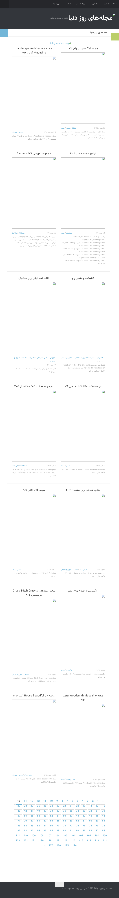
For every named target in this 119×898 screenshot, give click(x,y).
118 (57, 841)
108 (41, 836)
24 (51, 806)
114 (89, 841)
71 (19, 821)
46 (91, 816)
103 (81, 836)
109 (33, 836)
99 (19, 831)
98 (25, 831)
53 (45, 816)
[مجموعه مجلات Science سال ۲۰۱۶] (34, 426)
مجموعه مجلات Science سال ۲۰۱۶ (33, 386)
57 (19, 816)
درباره (69, 4)
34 (77, 811)
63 (71, 821)
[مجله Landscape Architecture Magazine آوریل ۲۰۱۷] (34, 92)
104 (73, 836)
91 (71, 831)
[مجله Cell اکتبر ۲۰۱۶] (34, 529)
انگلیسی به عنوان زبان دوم (82, 591)
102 (89, 836)
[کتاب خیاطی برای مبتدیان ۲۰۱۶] (83, 529)
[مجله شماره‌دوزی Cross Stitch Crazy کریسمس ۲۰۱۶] (34, 634)
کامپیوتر (69, 357)
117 (65, 841)
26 (38, 806)
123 (18, 841)
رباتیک (92, 357)
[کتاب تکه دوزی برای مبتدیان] (34, 317)
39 (45, 811)
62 (77, 821)
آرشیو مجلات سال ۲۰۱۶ (83, 153)
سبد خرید (95, 4)
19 (84, 806)
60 (91, 821)
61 (84, 821)
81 (45, 826)
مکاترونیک (84, 357)
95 (45, 831)
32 (91, 811)
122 (26, 841)
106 (57, 836)
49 (71, 816)
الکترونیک (99, 357)
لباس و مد (31, 357)
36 (64, 811)
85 (19, 826)
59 (97, 821)
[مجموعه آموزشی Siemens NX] (34, 193)
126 (59, 846)
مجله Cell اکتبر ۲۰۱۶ (34, 490)
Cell (74, 128)
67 (45, 821)
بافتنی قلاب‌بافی (42, 357)
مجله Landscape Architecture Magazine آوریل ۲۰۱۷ (34, 51)
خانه (115, 4)
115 (81, 841)
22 (64, 806)
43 (19, 811)
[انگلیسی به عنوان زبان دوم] (83, 630)
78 (64, 826)
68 (38, 821)
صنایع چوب (70, 779)
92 (64, 831)
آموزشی (52, 357)
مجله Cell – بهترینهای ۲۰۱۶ (83, 49)
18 (91, 806)
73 (97, 826)
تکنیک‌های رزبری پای (82, 278)
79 (58, 826)
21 (71, 806)
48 (77, 816)
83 (32, 826)
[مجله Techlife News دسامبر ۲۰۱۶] (83, 426)
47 (84, 816)
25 (45, 806)
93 (58, 831)
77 (71, 826)
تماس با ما (57, 4)
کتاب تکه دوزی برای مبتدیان (33, 278)
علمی (68, 128)
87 (97, 831)
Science (23, 465)
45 (97, 816)
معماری (14, 132)
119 (49, 841)
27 (32, 806)
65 (58, 821)
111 (18, 836)
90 (77, 831)
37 (58, 811)
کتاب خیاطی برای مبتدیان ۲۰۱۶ (83, 490)
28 (25, 806)
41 (32, 811)
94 (51, 831)
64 (64, 821)
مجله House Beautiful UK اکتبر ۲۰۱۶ (34, 696)
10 (51, 801)
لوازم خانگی (28, 775)
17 (97, 806)
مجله (20, 132)
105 (65, 836)
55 (32, 816)
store (106, 4)
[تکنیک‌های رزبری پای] (83, 317)
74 (91, 826)
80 (51, 826)
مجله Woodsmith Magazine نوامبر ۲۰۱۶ (83, 698)
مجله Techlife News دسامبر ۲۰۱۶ (83, 386)
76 (77, 826)
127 (51, 846)
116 (73, 841)
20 (77, 806)
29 (19, 806)
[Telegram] (7, 890)
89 (84, 831)
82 (38, 826)
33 (84, 811)
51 (58, 816)
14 (25, 801)
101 (97, 836)
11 (45, 801)
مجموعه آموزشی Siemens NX (34, 153)
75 (84, 826)
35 (71, 811)
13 (32, 801)
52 (51, 816)
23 (58, 806)
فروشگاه (21, 233)
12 (38, 801)
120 (41, 841)
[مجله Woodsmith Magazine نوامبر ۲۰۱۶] (83, 739)
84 (25, 826)
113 (97, 841)
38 (51, 811)
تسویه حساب (81, 4)
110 (26, 836)
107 (49, 836)
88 (91, 831)
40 (38, 811)
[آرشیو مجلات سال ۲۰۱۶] (83, 193)
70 (25, 821)
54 (38, 816)
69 (32, 821)
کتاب (24, 357)
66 (51, 821)
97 (32, 831)
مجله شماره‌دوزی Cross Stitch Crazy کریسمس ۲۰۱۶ (34, 593)
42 (25, 811)
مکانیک (14, 233)
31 (97, 811)
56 (25, 816)
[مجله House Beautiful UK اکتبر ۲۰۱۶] (34, 735)
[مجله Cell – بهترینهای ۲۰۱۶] (83, 88)
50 (64, 816)
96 (38, 831)
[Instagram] (13, 890)
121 (33, 841)
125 (66, 846)
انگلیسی (69, 670)
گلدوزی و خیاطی (66, 569)
